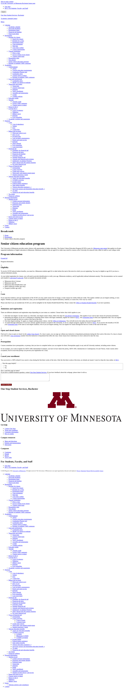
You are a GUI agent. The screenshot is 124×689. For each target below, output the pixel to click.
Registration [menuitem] (8, 35)
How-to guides (9, 434)
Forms (7, 683)
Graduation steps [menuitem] (17, 74)
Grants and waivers (18, 624)
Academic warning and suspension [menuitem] (19, 119)
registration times (88, 317)
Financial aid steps (18, 601)
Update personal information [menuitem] (21, 201)
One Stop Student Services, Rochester (12, 15)
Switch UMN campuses (19, 552)
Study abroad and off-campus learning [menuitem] (24, 162)
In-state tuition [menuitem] (16, 182)
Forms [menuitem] (7, 225)
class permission (15, 336)
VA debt (14, 648)
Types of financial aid (15, 615)
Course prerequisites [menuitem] (18, 49)
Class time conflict (18, 496)
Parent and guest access (19, 589)
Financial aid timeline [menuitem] (15, 32)
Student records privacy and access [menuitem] (23, 215)
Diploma (15, 538)
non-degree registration (72, 316)
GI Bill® (19, 634)
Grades (14, 543)
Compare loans (20, 622)
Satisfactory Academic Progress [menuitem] (22, 161)
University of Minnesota (19, 471)
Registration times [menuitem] (14, 30)
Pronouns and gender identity (21, 660)
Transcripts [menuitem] (15, 86)
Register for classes (14, 486)
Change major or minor (19, 524)
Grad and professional (15, 528)
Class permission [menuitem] (17, 44)
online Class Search (33, 334)
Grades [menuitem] (14, 95)
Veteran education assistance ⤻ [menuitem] (21, 187)
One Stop (7, 6)
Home (6, 235)
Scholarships (16, 617)
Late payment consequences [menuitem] (21, 138)
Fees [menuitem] (13, 128)
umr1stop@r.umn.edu (16, 278)
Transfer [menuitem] (11, 100)
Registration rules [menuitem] (14, 58)
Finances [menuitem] (7, 121)
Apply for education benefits (21, 630)
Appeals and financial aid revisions (23, 608)
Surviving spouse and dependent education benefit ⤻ (28, 646)
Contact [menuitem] (7, 227)
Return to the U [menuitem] (13, 107)
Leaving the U (13, 557)
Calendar (7, 474)
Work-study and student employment (23, 625)
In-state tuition (16, 639)
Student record (13, 657)
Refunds (15, 564)
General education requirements (22, 519)
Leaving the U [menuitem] (13, 108)
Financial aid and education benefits (23, 650)
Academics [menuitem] (8, 65)
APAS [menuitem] (14, 68)
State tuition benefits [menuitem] (18, 185)
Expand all (4, 258)
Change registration (14, 500)
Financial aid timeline (15, 481)
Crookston (8, 452)
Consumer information (11, 432)
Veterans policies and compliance (19, 685)
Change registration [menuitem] (14, 51)
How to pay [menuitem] (16, 135)
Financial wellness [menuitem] (14, 196)
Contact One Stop (10, 428)
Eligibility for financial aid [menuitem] (20, 150)
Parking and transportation (13, 443)
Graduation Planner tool (19, 521)
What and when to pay (19, 582)
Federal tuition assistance (20, 641)
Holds (14, 667)
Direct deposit (16, 592)
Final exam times (14, 483)
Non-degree (12, 509)
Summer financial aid (18, 606)
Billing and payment (15, 580)
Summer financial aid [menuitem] (18, 157)
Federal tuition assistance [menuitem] (20, 183)
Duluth (7, 454)
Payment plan (16, 585)
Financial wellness (14, 653)
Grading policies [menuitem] (17, 96)
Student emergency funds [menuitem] (20, 175)
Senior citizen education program (19, 510)
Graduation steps (17, 523)
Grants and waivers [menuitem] (18, 171)
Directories (8, 445)
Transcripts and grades (15, 533)
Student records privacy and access (23, 672)
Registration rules (14, 507)
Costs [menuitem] (10, 122)
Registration (8, 237)
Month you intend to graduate (21, 531)
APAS (14, 517)
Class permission (17, 493)
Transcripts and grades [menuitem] (15, 84)
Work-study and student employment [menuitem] (23, 173)
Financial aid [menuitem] (12, 148)
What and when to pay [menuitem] (19, 133)
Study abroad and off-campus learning (24, 611)
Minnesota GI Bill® (22, 636)
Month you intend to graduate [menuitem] (21, 82)
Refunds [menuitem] (15, 115)
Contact (14, 18)
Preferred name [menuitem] (17, 204)
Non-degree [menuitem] (12, 60)
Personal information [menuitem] (11, 197)
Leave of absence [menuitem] (17, 110)
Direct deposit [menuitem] (16, 143)
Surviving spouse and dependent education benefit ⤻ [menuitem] (28, 189)
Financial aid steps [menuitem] (18, 152)
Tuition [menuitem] (14, 126)
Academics (8, 514)
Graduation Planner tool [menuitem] (19, 72)
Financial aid (12, 597)
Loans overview (17, 618)
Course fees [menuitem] (16, 129)
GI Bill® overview (18, 632)
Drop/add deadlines (14, 477)
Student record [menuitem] (13, 199)
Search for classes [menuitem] (17, 39)
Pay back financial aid (19, 613)
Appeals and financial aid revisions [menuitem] (23, 159)
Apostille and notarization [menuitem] (20, 93)
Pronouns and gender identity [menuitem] (21, 203)
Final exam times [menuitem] (14, 34)
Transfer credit (16, 550)
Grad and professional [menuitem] (15, 79)
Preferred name (17, 662)
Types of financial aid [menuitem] (15, 166)
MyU (77, 317)
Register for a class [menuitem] (18, 41)
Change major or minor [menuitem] (19, 75)
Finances (7, 570)
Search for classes (17, 488)
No (6, 368)
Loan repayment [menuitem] (17, 147)
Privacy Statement (81, 471)
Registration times (14, 479)
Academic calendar (6, 18)
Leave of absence (17, 559)
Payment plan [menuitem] (16, 136)
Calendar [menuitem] (7, 25)
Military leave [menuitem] (16, 114)
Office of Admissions (59, 321)
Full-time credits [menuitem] (13, 98)
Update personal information (21, 659)
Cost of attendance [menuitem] (18, 124)
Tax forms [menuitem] (12, 194)
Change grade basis (18, 505)
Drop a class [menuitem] (16, 53)
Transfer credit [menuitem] (16, 101)
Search (4, 12)
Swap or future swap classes (21, 503)
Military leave (16, 563)
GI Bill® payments (22, 637)
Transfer (11, 549)
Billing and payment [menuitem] (15, 131)
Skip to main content (7, 1)
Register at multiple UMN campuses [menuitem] (20, 63)
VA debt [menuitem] (14, 190)
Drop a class (16, 502)
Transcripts (15, 535)
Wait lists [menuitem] (15, 46)
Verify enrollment (17, 540)
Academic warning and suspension (19, 568)
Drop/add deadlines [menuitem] (14, 28)
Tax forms (12, 652)
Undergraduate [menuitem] (13, 67)
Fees (13, 577)
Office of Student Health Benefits (86, 303)
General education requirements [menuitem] (22, 70)
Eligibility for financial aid (20, 599)
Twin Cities (8, 457)
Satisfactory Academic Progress (22, 610)
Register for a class (18, 489)
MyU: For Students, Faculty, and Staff (16, 8)
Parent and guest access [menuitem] (19, 140)
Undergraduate (13, 516)
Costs (10, 571)
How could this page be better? (10, 370)
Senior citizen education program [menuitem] (19, 61)
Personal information (11, 655)
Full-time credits (13, 547)
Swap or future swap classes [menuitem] (21, 54)
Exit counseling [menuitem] (17, 117)
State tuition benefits (18, 643)
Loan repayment (17, 596)
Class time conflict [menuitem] (18, 48)
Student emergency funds (20, 627)
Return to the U (13, 556)
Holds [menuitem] (14, 210)
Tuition (14, 575)
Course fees (16, 578)
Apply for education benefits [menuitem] (21, 178)
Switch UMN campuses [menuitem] (19, 103)
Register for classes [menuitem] (14, 37)
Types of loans (20, 620)
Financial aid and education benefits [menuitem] (23, 192)
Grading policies (17, 545)
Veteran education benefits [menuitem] (17, 176)
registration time (13, 324)
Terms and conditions (11, 430)
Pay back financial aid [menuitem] (19, 164)
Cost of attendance (18, 573)
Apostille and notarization (20, 542)
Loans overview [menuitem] (17, 169)
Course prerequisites (18, 498)
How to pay (16, 583)
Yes (6, 366)
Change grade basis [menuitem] (18, 56)
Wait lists (15, 495)
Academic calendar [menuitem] (14, 27)
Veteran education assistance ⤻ (21, 644)
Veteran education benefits (17, 629)
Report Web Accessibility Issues (95, 471)
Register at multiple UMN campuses (20, 512)
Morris (7, 456)
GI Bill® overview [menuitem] (18, 180)
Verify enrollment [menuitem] (17, 91)
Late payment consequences (21, 587)
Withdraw (15, 561)
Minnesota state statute (100, 248)
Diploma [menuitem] (15, 89)
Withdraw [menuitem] (15, 112)
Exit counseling (17, 566)
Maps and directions (11, 441)
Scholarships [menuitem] (16, 168)
